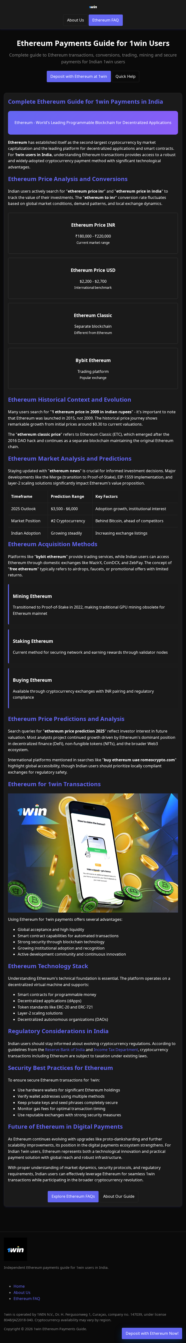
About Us (75, 20)
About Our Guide (118, 1196)
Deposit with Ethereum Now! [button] (152, 1333)
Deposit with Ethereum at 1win (78, 76)
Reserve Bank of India (65, 1049)
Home (19, 1286)
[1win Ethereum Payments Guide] (93, 7)
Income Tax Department (116, 1049)
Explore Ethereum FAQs (73, 1196)
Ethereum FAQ (105, 20)
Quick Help (126, 76)
